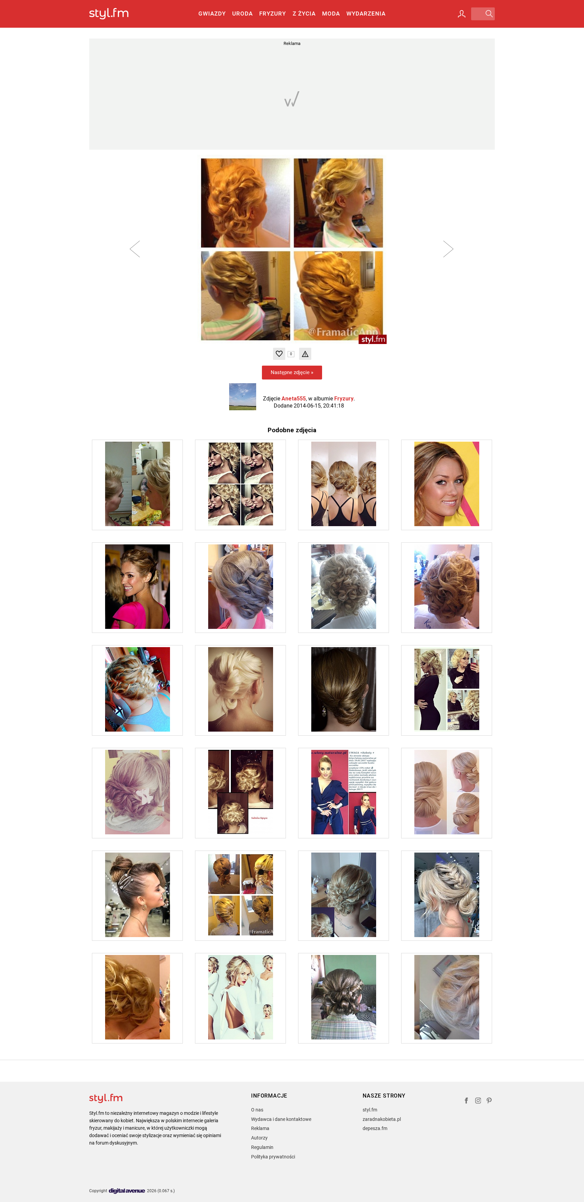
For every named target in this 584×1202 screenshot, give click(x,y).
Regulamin (262, 1147)
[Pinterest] (490, 1101)
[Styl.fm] (116, 14)
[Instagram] (478, 1101)
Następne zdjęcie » (292, 372)
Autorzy (259, 1137)
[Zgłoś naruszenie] (305, 354)
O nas (257, 1109)
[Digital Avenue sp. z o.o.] (127, 1191)
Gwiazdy (212, 13)
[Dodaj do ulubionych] (279, 354)
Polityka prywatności (273, 1156)
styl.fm (370, 1109)
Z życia (304, 13)
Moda (331, 13)
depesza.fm (375, 1128)
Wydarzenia (366, 13)
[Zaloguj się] (462, 14)
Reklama (260, 1128)
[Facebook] (466, 1101)
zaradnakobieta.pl (382, 1119)
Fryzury (272, 13)
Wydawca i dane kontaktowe (281, 1119)
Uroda (242, 13)
